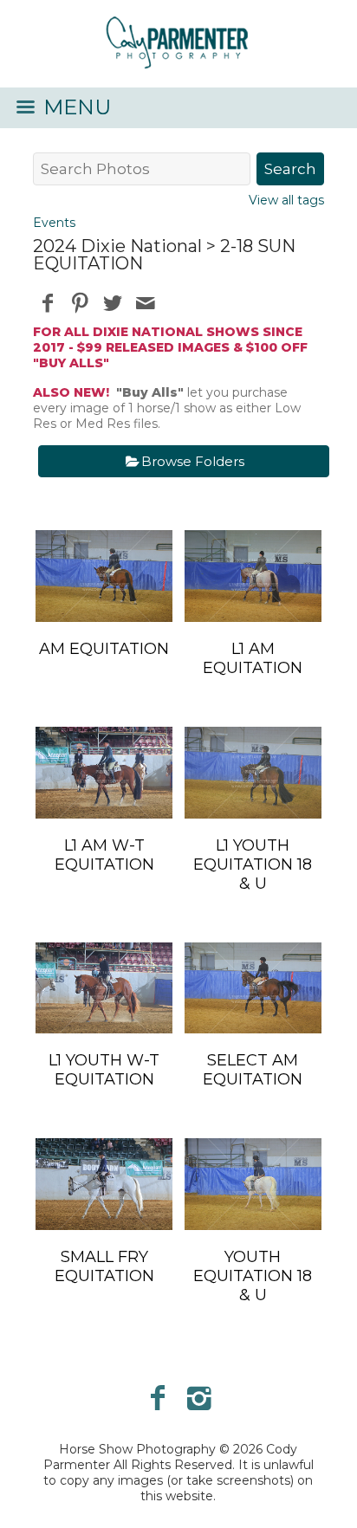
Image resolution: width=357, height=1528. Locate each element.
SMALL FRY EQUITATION (104, 1266)
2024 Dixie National (117, 246)
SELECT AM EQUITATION (252, 1070)
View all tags (286, 200)
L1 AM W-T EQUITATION (104, 855)
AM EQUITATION (104, 648)
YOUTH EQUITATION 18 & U (252, 1276)
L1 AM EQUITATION (252, 658)
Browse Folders (192, 461)
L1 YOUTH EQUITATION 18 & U (252, 864)
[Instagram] (199, 1398)
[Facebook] (157, 1398)
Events (54, 222)
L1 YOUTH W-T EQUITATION (104, 1070)
